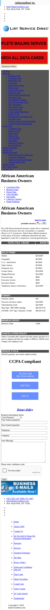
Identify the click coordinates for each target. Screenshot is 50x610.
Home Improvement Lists (19, 95)
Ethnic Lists (13, 88)
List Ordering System (17, 100)
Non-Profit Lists (15, 109)
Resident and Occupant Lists (20, 116)
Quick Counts (9, 164)
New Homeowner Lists (18, 102)
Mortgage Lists (14, 81)
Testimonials (19, 598)
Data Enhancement (16, 85)
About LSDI (19, 526)
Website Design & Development (21, 121)
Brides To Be (13, 114)
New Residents (14, 104)
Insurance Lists (14, 97)
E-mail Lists (19, 584)
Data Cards (7, 126)
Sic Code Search (21, 593)
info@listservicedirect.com (17, 7)
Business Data (14, 131)
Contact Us (7, 169)
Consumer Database (16, 157)
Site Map (17, 558)
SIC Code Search (10, 167)
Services (6, 71)
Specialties (12, 140)
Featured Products (15, 90)
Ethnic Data (13, 133)
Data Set (6, 73)
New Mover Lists (15, 107)
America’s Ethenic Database (20, 160)
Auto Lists (12, 83)
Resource (17, 543)
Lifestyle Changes (15, 143)
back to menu (40, 220)
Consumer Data (14, 128)
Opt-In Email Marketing (18, 112)
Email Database (14, 145)
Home (16, 522)
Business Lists (14, 76)
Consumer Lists (14, 78)
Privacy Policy (25, 409)
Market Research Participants (20, 155)
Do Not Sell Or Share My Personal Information (24, 537)
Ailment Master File (16, 162)
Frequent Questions (22, 553)
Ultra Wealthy (14, 138)
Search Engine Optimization (20, 124)
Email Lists (7, 150)
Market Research (10, 152)
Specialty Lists (14, 119)
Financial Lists (14, 93)
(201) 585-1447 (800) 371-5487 (19, 498)
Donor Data (13, 136)
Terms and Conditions (23, 567)
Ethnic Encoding (10, 148)
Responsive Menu (9, 66)
